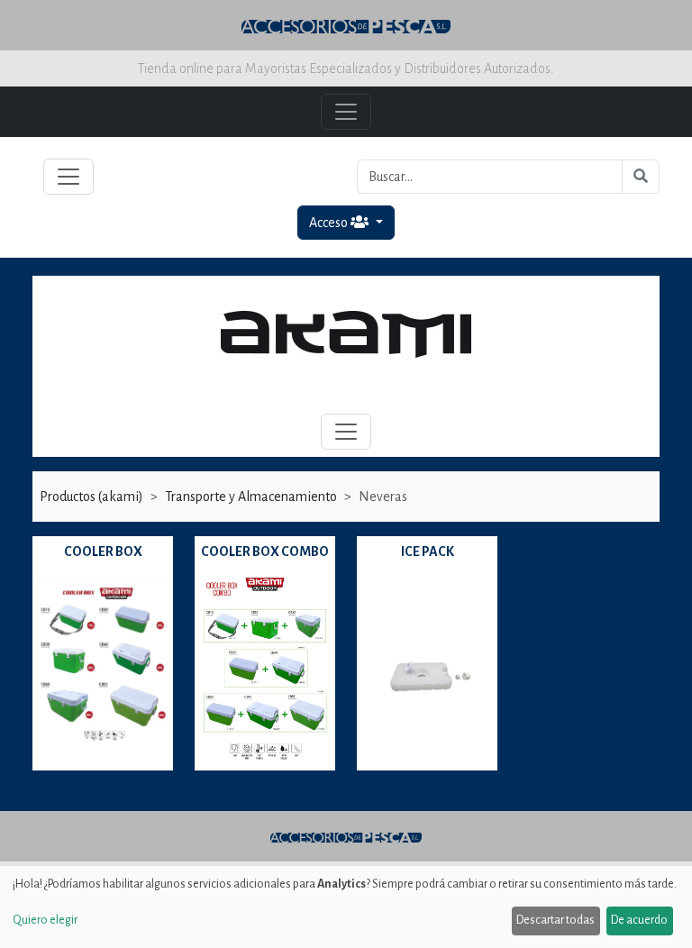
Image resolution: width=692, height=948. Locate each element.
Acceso (330, 222)
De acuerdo (639, 920)
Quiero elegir (45, 920)
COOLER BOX (103, 551)
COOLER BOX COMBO (265, 551)
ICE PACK (427, 551)
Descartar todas (555, 920)
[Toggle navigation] (68, 177)
